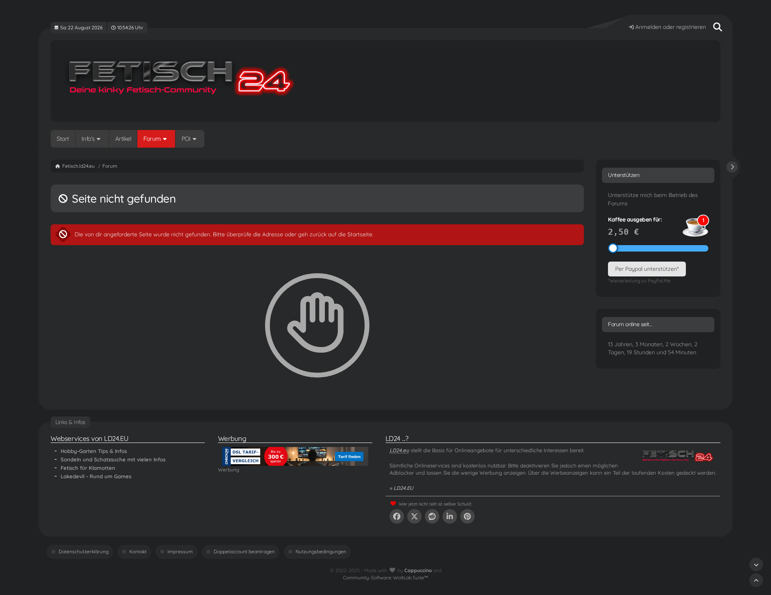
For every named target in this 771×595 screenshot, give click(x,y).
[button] (450, 516)
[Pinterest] (467, 516)
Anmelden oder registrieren (670, 26)
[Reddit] (432, 516)
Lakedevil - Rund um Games (96, 476)
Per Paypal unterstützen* (647, 268)
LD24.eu (399, 450)
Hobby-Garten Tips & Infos (94, 451)
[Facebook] (397, 516)
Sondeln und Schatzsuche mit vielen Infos (113, 459)
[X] (414, 516)
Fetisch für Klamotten (88, 468)
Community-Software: (385, 578)
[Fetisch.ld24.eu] (385, 81)
